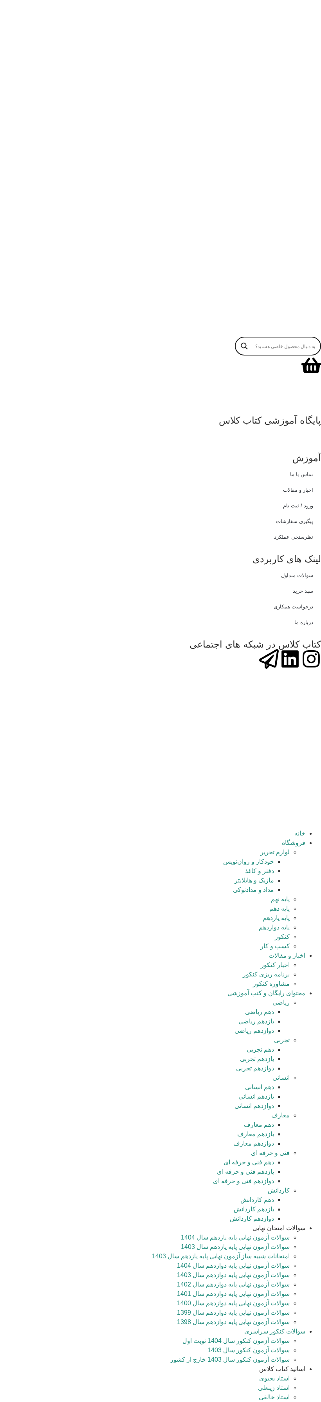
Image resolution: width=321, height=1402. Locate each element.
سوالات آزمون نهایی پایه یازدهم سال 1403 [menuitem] (235, 1246)
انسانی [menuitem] (281, 1077)
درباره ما (303, 622)
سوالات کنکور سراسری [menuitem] (274, 1331)
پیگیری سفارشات (294, 521)
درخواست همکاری (293, 607)
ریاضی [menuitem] (281, 1002)
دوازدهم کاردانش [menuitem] (252, 1218)
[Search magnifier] (244, 346)
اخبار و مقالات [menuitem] (287, 955)
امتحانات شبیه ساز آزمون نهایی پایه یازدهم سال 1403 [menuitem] (221, 1256)
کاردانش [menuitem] (279, 1190)
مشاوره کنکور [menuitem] (271, 983)
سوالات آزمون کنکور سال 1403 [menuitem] (248, 1350)
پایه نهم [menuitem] (280, 899)
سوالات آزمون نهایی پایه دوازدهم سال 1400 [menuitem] (233, 1303)
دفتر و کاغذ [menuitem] (259, 871)
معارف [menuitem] (280, 1115)
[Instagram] (311, 659)
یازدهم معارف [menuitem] (255, 1134)
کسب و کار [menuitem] (275, 946)
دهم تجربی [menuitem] (260, 1049)
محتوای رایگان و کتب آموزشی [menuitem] (266, 993)
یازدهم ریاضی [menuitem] (256, 1021)
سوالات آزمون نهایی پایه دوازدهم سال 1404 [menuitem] (233, 1265)
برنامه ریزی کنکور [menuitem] (266, 974)
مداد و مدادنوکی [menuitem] (253, 889)
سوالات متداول (297, 575)
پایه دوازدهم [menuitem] (274, 927)
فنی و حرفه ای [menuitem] (270, 1152)
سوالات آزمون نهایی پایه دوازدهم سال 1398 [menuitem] (233, 1322)
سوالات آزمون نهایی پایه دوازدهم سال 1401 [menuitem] (233, 1293)
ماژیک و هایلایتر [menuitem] (254, 880)
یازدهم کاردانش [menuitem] (254, 1209)
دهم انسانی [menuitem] (259, 1087)
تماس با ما (301, 474)
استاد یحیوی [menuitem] (274, 1378)
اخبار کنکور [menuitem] (275, 965)
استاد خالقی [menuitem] (274, 1397)
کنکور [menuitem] (282, 936)
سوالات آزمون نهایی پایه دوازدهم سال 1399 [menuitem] (233, 1312)
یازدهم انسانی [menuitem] (256, 1096)
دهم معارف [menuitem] (259, 1124)
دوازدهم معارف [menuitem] (253, 1143)
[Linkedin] (290, 659)
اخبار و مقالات (298, 490)
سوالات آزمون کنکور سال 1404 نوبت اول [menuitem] (236, 1340)
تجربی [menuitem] (282, 1040)
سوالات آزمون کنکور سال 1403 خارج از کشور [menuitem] (230, 1359)
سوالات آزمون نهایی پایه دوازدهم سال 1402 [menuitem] (233, 1284)
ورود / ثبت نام (298, 506)
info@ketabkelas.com (201, 429)
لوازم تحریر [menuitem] (275, 852)
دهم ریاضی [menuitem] (259, 1012)
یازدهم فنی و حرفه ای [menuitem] (245, 1171)
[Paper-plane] (269, 659)
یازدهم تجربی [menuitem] (257, 1059)
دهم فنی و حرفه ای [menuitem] (249, 1162)
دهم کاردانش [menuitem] (257, 1199)
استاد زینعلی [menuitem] (274, 1387)
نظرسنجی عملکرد (293, 537)
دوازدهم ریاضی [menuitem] (254, 1030)
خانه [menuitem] (299, 833)
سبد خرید (303, 591)
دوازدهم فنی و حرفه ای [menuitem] (243, 1181)
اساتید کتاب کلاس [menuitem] (282, 1369)
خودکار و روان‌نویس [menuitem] (248, 861)
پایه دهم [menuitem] (279, 908)
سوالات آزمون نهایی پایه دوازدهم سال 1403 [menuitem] (233, 1275)
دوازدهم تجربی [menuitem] (255, 1068)
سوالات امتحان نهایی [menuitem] (278, 1228)
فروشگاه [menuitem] (293, 842)
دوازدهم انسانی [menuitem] (254, 1105)
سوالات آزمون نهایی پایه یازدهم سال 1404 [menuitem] (235, 1237)
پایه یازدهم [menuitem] (276, 918)
